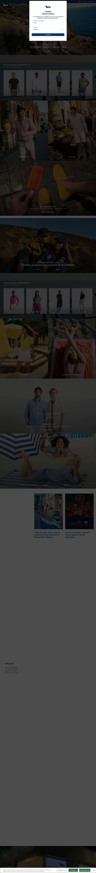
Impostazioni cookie (61, 870)
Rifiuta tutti (73, 870)
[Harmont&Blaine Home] (48, 7)
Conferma (48, 34)
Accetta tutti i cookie (85, 870)
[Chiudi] (93, 870)
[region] (48, 870)
